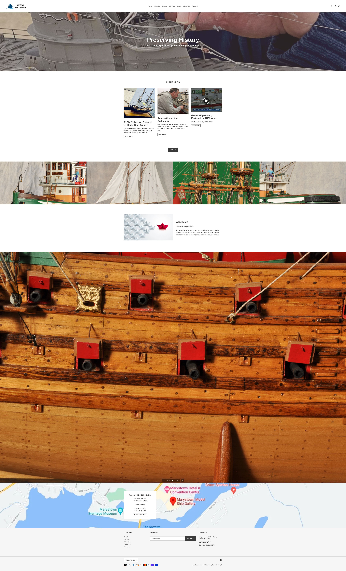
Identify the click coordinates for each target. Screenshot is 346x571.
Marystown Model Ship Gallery (204, 565)
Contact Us (127, 544)
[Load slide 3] (171, 480)
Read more (128, 136)
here (197, 235)
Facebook (127, 547)
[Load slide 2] (169, 480)
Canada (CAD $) (130, 560)
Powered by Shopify (217, 565)
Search (126, 537)
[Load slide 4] (172, 480)
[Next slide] (178, 480)
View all (173, 149)
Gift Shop (126, 539)
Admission (127, 542)
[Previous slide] (164, 480)
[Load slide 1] (167, 480)
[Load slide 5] (174, 480)
